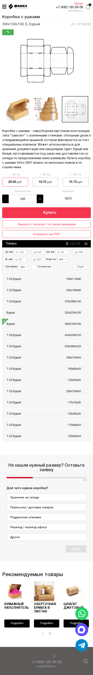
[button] (86, 60)
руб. (15, 182)
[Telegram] (48, 655)
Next (50, 633)
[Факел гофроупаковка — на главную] (18, 7)
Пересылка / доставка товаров (31, 507)
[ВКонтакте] (43, 656)
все (63, 259)
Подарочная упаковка (25, 517)
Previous (43, 633)
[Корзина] (88, 7)
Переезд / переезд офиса (28, 527)
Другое (15, 537)
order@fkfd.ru (46, 666)
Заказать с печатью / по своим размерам (47, 224)
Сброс (80, 266)
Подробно (17, 623)
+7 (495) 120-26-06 (69, 7)
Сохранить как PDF (46, 234)
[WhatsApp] (81, 613)
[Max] (54, 656)
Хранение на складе (24, 497)
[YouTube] (38, 656)
